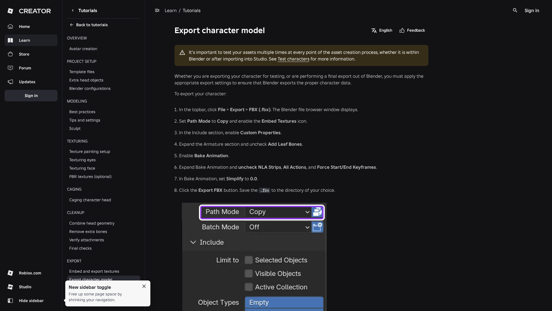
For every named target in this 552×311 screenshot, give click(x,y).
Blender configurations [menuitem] (90, 88)
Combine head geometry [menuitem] (91, 223)
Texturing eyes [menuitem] (82, 159)
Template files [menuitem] (82, 71)
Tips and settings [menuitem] (84, 120)
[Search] (515, 10)
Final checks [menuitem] (80, 248)
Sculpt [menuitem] (74, 128)
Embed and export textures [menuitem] (94, 271)
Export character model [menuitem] (90, 279)
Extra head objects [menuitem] (86, 80)
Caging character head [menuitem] (90, 199)
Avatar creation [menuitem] (83, 48)
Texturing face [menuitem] (82, 168)
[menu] (157, 10)
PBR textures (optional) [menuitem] (90, 176)
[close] (144, 286)
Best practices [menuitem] (82, 111)
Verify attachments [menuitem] (86, 239)
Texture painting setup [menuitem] (89, 151)
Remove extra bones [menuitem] (88, 231)
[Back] (72, 10)
